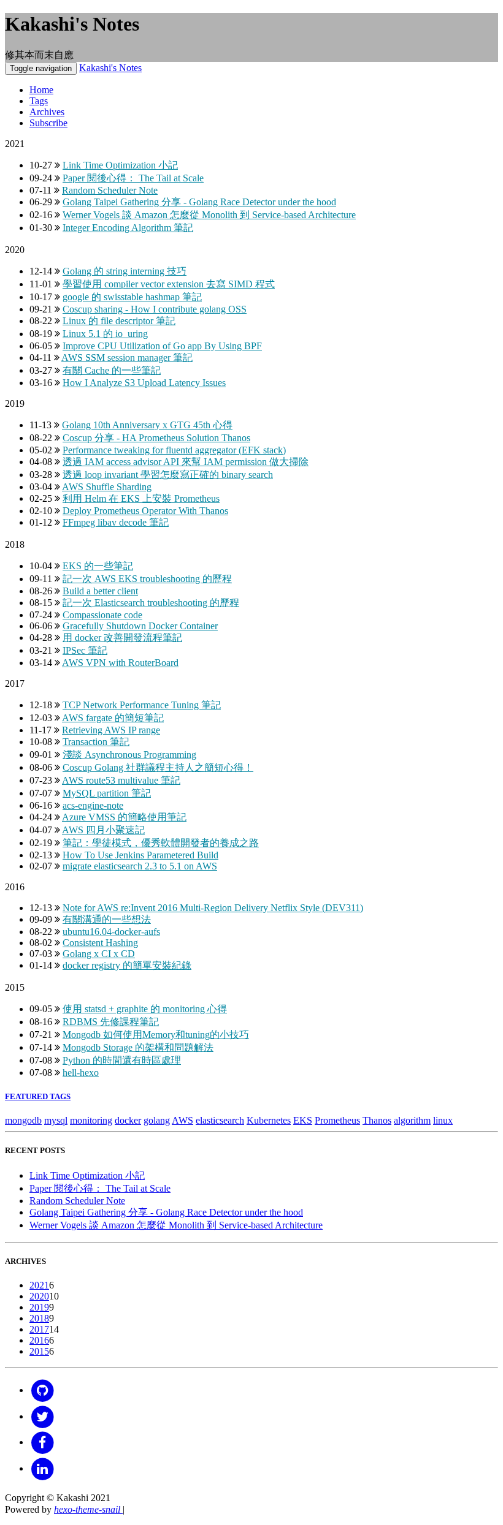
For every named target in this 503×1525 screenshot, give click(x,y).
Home (41, 90)
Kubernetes (269, 1120)
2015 (39, 1351)
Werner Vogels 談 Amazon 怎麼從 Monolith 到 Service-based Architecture (176, 1225)
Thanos (377, 1120)
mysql (55, 1120)
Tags (38, 101)
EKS (302, 1120)
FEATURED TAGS (38, 1096)
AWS (182, 1120)
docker (128, 1120)
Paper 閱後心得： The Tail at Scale (100, 1188)
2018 (39, 1318)
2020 (39, 1296)
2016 (39, 1340)
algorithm (412, 1120)
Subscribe (48, 123)
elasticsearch (220, 1120)
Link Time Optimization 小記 (87, 1175)
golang (157, 1120)
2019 (39, 1307)
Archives (46, 112)
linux (443, 1120)
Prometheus (337, 1120)
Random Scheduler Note (77, 1200)
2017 (39, 1329)
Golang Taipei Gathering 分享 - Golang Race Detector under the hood (166, 1212)
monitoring (91, 1120)
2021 (39, 1285)
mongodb (23, 1120)
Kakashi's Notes (110, 67)
